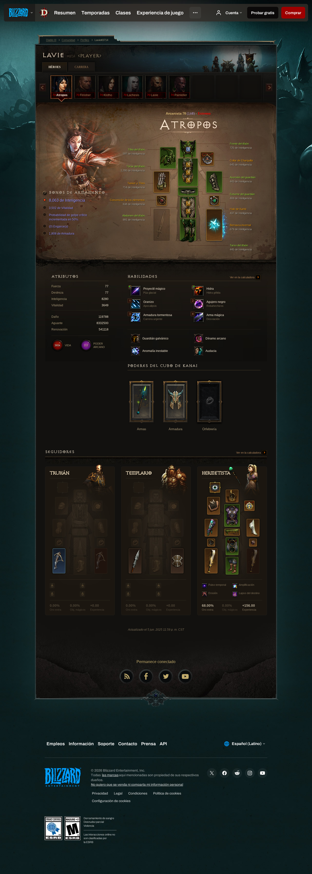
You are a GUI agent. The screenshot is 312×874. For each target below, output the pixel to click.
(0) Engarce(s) (58, 226)
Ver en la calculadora (242, 277)
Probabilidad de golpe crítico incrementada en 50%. (68, 217)
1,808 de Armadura (61, 233)
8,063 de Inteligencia (67, 200)
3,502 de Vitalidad (61, 208)
